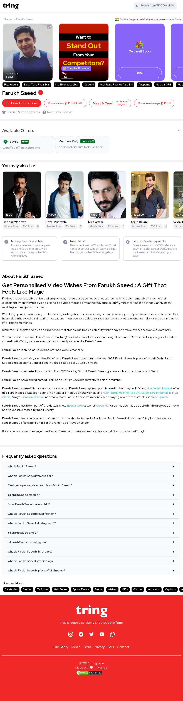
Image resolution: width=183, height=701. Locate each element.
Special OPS (75, 405)
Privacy (99, 647)
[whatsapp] (112, 634)
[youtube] (102, 634)
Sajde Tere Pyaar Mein (156, 393)
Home (8, 19)
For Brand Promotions (22, 103)
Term (87, 647)
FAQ (111, 647)
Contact (123, 647)
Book (139, 73)
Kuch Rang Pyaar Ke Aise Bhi (121, 393)
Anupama (161, 397)
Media (75, 647)
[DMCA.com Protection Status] (89, 672)
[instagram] (70, 634)
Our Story (60, 647)
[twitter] (91, 634)
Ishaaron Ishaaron (32, 397)
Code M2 (102, 405)
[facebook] (81, 634)
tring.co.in (97, 663)
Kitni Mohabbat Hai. (159, 388)
